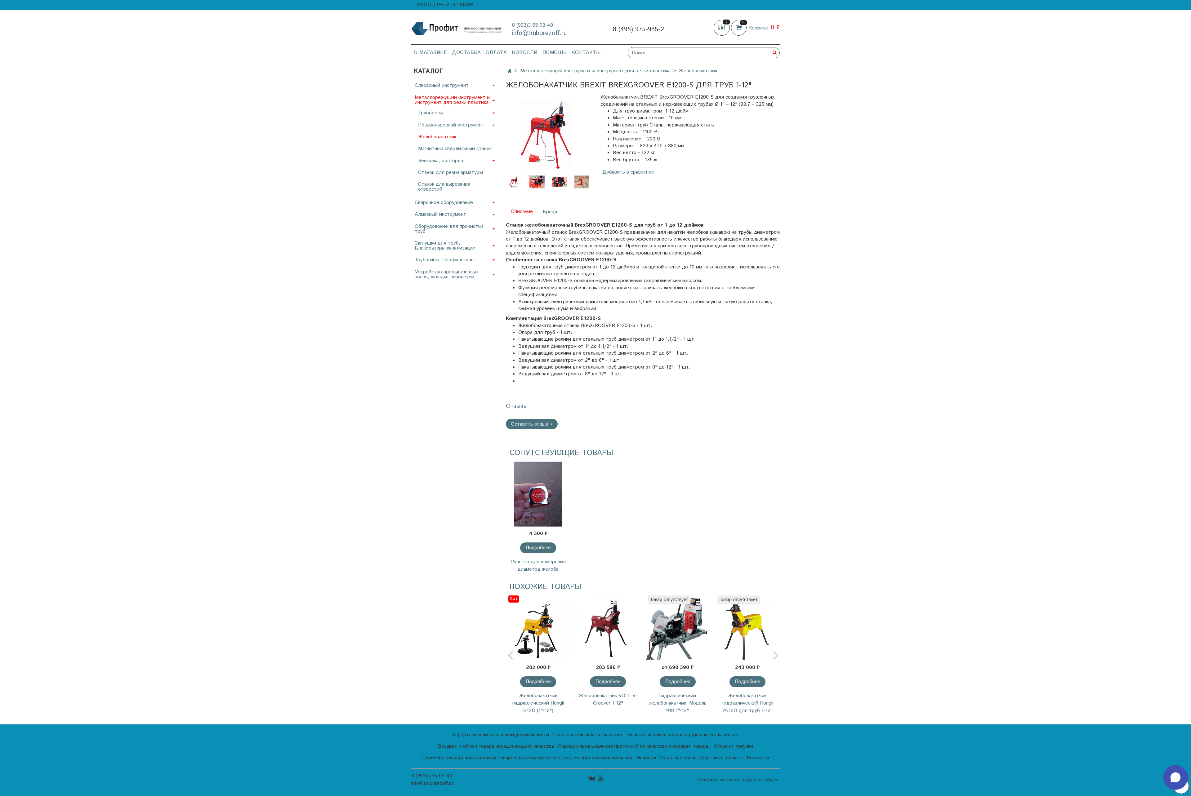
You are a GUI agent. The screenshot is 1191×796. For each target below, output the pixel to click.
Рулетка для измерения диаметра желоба (538, 565)
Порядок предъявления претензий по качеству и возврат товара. (634, 746)
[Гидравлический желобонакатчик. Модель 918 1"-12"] (678, 681)
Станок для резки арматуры (450, 172)
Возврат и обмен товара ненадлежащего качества (496, 746)
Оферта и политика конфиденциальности (501, 734)
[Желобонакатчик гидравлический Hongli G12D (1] (538, 627)
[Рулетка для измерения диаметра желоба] (538, 494)
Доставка (466, 52)
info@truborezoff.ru (539, 33)
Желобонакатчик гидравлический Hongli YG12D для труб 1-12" (747, 703)
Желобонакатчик (698, 70)
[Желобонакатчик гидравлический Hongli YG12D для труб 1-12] (747, 627)
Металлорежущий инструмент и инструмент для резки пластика (595, 70)
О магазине (430, 52)
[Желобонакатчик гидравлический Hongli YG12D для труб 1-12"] (747, 681)
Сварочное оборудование (444, 202)
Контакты (586, 52)
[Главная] (509, 71)
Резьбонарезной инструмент (451, 125)
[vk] (591, 778)
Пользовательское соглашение (588, 734)
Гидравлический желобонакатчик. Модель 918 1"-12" (678, 703)
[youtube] (600, 778)
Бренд (550, 211)
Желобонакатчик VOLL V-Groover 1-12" (608, 699)
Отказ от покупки (733, 746)
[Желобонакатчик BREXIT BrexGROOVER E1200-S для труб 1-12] (548, 134)
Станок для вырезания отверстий (444, 187)
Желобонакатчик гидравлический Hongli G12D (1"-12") (538, 703)
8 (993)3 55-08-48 (532, 25)
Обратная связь (678, 757)
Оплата (496, 52)
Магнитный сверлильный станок (455, 148)
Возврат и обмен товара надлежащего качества (682, 734)
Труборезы (430, 113)
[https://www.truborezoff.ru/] (456, 28)
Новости (525, 52)
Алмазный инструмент (440, 214)
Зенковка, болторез (440, 160)
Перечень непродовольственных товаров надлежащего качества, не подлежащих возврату (527, 757)
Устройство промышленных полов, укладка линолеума (447, 274)
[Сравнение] (722, 27)
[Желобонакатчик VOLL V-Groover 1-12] (608, 627)
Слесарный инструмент (442, 85)
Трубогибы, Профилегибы (445, 259)
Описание (522, 211)
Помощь (554, 52)
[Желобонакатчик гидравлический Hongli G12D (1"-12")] (538, 681)
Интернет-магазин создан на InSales (738, 779)
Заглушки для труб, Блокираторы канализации (445, 246)
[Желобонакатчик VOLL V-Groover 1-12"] (608, 681)
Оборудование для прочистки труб (449, 229)
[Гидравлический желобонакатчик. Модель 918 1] (677, 627)
